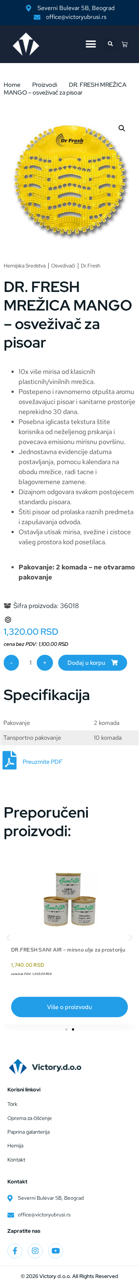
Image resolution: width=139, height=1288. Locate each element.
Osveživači (63, 265)
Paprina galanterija (28, 1131)
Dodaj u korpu (86, 663)
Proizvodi (44, 85)
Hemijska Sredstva (25, 265)
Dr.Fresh (90, 265)
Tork (12, 1104)
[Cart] (125, 44)
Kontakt (16, 1159)
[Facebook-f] (14, 1250)
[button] (90, 44)
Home (12, 85)
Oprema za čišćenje (29, 1118)
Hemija (15, 1145)
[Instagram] (35, 1250)
